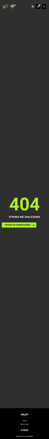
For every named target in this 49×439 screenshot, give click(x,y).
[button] (32, 6)
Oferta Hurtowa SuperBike (24, 436)
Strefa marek (24, 424)
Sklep (24, 421)
